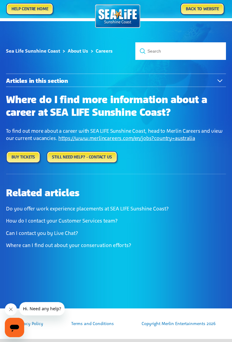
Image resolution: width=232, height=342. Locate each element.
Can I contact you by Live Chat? (42, 233)
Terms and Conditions (92, 323)
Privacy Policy (29, 323)
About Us (78, 51)
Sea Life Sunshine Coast (33, 51)
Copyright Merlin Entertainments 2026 (179, 323)
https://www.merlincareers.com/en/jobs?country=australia (126, 138)
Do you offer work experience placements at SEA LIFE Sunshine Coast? (87, 209)
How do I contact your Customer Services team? (62, 221)
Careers (104, 51)
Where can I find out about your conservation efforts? (68, 245)
